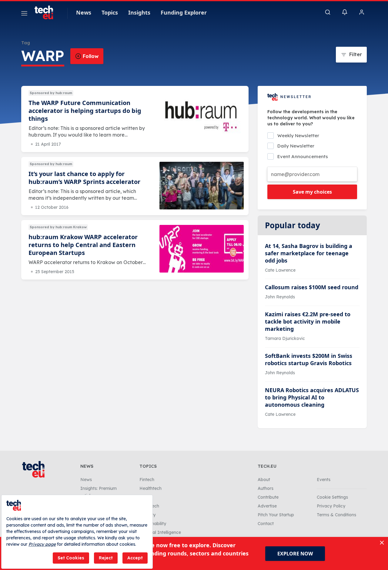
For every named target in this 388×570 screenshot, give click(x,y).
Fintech (146, 479)
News (83, 12)
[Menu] (24, 14)
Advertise (267, 506)
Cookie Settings (332, 497)
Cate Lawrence (280, 270)
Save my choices (312, 191)
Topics (110, 12)
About (264, 479)
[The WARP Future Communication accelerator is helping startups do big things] (201, 114)
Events (323, 479)
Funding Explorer (184, 12)
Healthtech (150, 488)
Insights (139, 12)
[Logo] (47, 12)
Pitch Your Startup (276, 514)
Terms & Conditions (336, 514)
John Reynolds (280, 297)
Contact (266, 523)
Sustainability (152, 523)
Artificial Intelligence (160, 532)
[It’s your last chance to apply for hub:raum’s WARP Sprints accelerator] (201, 185)
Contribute (268, 497)
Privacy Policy (331, 506)
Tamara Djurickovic (285, 338)
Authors (265, 488)
